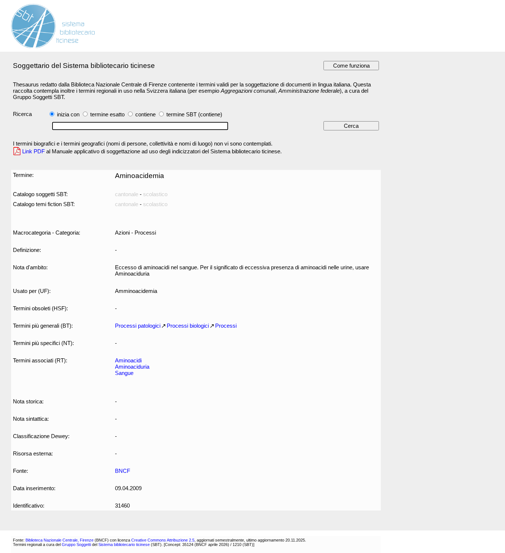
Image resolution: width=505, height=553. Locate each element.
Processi (226, 325)
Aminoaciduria (132, 366)
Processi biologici (188, 325)
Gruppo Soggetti (76, 544)
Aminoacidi (128, 360)
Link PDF (33, 151)
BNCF (122, 471)
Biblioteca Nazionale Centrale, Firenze (60, 540)
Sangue (124, 373)
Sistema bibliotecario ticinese (124, 544)
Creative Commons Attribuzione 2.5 (162, 540)
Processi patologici (137, 325)
